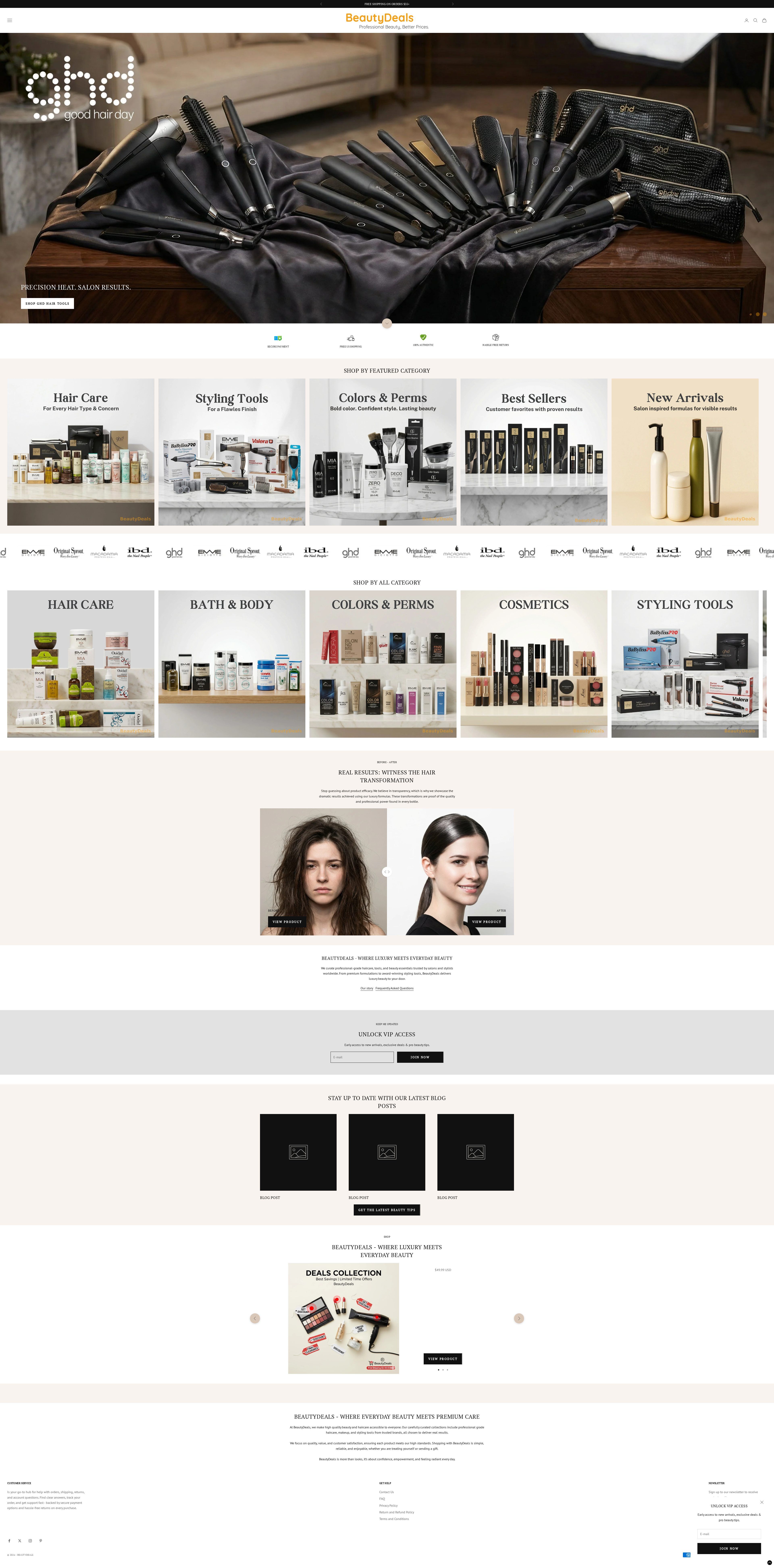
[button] (769, 1562)
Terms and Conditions (394, 1519)
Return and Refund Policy (396, 1512)
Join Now (729, 1548)
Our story (367, 988)
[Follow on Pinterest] (41, 1541)
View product (287, 922)
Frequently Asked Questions (395, 988)
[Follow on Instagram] (30, 1541)
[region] (387, 178)
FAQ (382, 1499)
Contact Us (386, 1492)
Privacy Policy (388, 1505)
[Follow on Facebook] (9, 1541)
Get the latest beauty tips (386, 1210)
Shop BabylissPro (44, 303)
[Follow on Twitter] (20, 1541)
